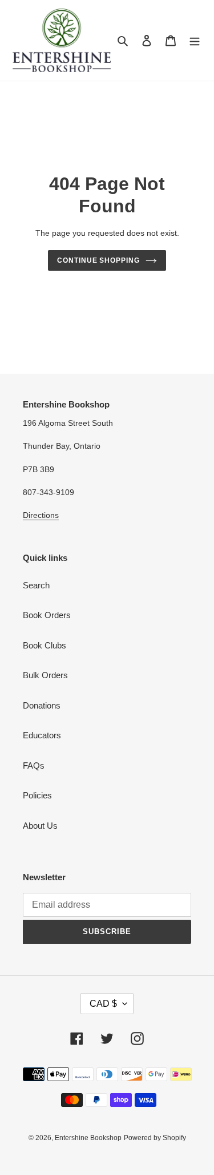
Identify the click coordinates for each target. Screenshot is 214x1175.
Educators (42, 735)
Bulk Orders (45, 675)
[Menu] (195, 40)
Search (36, 585)
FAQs (34, 765)
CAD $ (103, 1003)
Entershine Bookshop (88, 1138)
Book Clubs (44, 645)
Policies (37, 795)
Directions (41, 515)
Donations (41, 705)
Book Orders (47, 615)
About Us (40, 825)
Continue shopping (98, 260)
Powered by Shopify (155, 1138)
